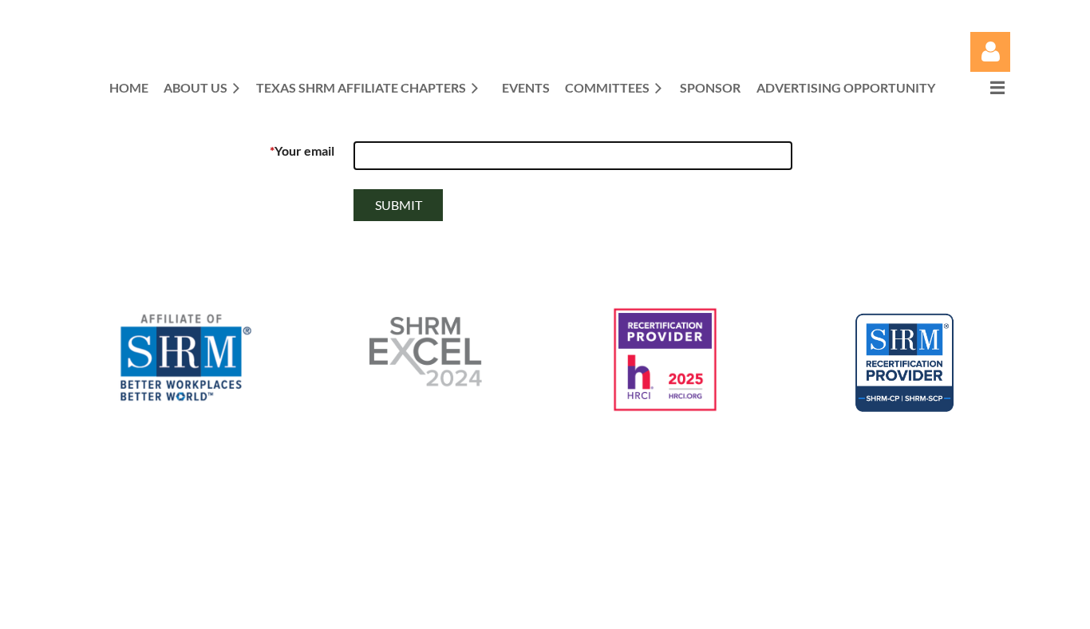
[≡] (981, 87)
